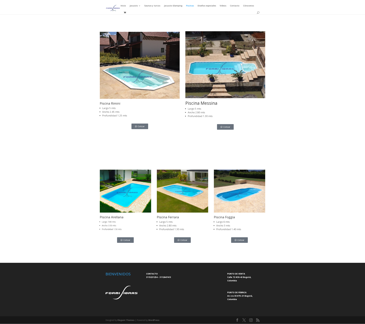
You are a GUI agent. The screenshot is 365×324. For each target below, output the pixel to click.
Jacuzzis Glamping (173, 6)
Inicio (123, 6)
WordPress (153, 320)
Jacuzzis (134, 6)
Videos (223, 6)
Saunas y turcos (152, 6)
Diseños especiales (207, 6)
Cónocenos (248, 6)
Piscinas (190, 6)
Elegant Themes (125, 320)
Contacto (234, 6)
